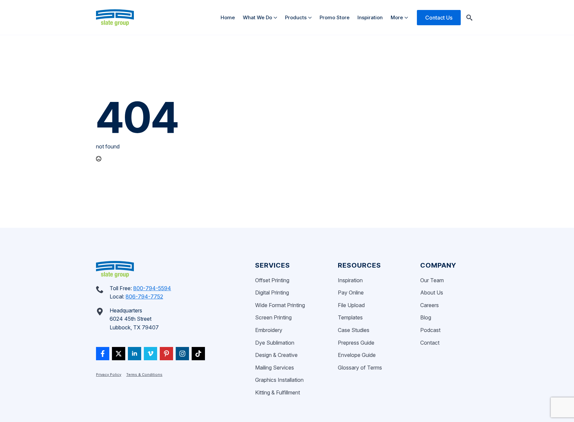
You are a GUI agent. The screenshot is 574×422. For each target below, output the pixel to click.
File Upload (351, 305)
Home (228, 17)
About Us (431, 292)
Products (296, 17)
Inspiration (370, 17)
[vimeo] (150, 353)
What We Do (257, 17)
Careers (429, 305)
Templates (350, 317)
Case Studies (353, 330)
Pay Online (351, 292)
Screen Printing (273, 317)
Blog (425, 317)
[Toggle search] (469, 17)
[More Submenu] (407, 17)
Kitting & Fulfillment (277, 392)
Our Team (432, 280)
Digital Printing (272, 292)
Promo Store (334, 17)
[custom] (102, 353)
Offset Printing (272, 280)
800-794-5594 (152, 288)
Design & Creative (276, 355)
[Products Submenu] (311, 17)
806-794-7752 (144, 296)
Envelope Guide (357, 355)
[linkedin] (134, 353)
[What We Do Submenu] (276, 17)
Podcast (430, 330)
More (397, 17)
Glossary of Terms (360, 367)
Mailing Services (274, 367)
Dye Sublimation (274, 342)
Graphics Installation (279, 380)
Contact (429, 342)
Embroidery (268, 330)
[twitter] (118, 353)
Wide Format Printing (280, 305)
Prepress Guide (356, 342)
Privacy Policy (108, 374)
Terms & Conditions (144, 374)
